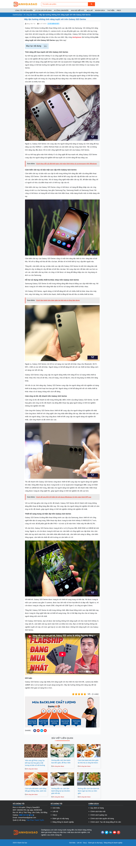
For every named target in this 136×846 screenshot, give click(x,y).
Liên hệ (55, 811)
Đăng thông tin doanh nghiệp (63, 822)
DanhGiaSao (17, 15)
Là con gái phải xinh (43, 10)
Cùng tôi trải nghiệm (24, 10)
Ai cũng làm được (61, 10)
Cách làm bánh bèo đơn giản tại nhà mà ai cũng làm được (88, 761)
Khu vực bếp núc (77, 10)
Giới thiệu (56, 808)
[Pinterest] (118, 832)
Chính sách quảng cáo (98, 815)
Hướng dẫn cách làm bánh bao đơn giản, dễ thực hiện (60, 761)
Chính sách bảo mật (97, 811)
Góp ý (55, 815)
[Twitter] (106, 832)
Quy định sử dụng (97, 808)
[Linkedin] (110, 832)
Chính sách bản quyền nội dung (102, 818)
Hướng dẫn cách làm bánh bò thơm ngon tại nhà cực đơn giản (88, 791)
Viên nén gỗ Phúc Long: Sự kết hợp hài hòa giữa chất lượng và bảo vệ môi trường (35, 763)
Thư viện (110, 10)
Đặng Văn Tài (31, 23)
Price (119, 10)
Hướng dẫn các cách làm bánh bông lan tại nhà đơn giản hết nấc (60, 791)
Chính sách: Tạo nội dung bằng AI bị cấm (105, 822)
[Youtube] (114, 832)
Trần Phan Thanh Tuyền (35, 820)
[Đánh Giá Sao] (25, 4)
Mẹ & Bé (90, 10)
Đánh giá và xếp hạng (61, 818)
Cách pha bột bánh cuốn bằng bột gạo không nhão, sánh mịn (35, 790)
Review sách (100, 10)
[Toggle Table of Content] (44, 46)
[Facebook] (102, 832)
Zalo (31, 815)
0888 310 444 (24, 815)
